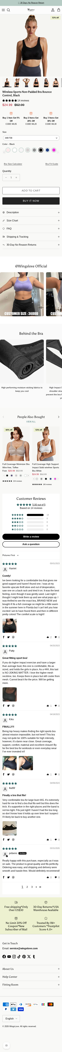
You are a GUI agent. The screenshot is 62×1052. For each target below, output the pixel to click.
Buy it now (31, 201)
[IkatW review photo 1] (9, 828)
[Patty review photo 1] (9, 694)
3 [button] (32, 887)
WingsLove (14, 1026)
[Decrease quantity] (5, 177)
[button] (9, 100)
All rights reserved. (28, 1026)
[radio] (8, 150)
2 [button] (27, 887)
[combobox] (31, 138)
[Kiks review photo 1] (9, 763)
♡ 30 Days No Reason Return (31, 3)
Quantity (6, 171)
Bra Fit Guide (51, 164)
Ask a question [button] (31, 544)
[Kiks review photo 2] (26, 763)
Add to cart (31, 190)
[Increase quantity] (17, 177)
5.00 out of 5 (38, 504)
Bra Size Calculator (13, 164)
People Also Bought (31, 417)
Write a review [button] (31, 536)
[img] (9, 564)
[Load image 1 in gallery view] (31, 45)
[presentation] (4, 152)
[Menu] (3, 10)
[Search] (10, 10)
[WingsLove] (31, 10)
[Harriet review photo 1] (9, 625)
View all (31, 422)
